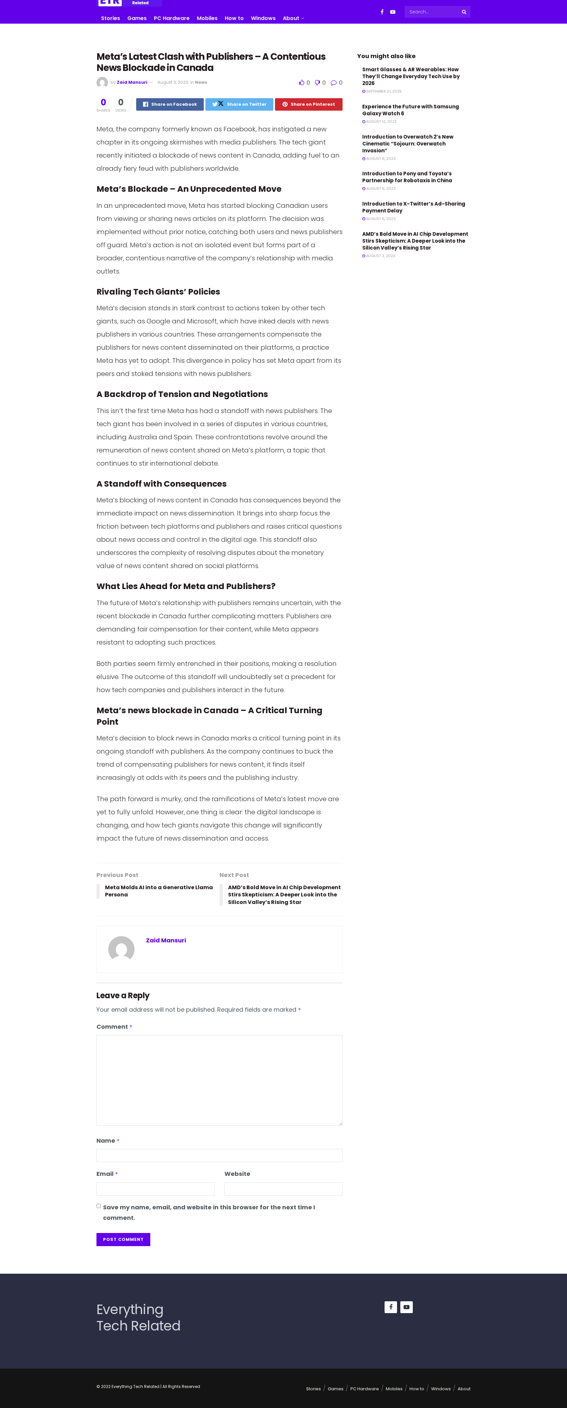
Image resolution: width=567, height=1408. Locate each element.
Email (107, 1174)
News (201, 82)
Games (137, 18)
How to (234, 18)
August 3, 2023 (173, 82)
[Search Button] (465, 12)
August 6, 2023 (380, 158)
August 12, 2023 (381, 121)
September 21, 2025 (383, 91)
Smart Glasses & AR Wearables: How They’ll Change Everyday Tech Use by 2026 (411, 76)
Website (237, 1174)
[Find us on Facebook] (382, 12)
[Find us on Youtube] (392, 12)
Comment (114, 1027)
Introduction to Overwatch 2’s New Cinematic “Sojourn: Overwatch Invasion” (407, 143)
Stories (110, 18)
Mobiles (207, 18)
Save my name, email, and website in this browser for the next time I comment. (209, 1212)
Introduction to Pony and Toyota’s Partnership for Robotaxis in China (407, 177)
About (291, 18)
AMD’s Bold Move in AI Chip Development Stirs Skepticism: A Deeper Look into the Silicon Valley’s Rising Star (415, 241)
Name (108, 1140)
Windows (263, 18)
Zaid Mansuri (132, 82)
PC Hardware (172, 18)
